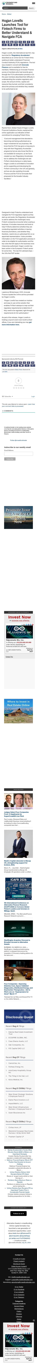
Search (31, 8)
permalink (4, 371)
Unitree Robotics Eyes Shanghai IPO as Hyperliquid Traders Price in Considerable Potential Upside (20, 1190)
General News (19, 1306)
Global (9, 14)
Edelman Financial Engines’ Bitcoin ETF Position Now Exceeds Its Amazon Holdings (20, 1162)
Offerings (19, 1316)
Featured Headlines (19, 1303)
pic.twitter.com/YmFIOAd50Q (19, 1238)
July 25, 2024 (26, 1242)
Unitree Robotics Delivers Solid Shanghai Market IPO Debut (20, 1173)
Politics (19, 1311)
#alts (14, 1233)
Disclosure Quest (19, 1264)
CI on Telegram (19, 1297)
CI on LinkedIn (19, 1292)
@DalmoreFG (25, 1233)
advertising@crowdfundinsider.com (23, 1282)
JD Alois (20, 49)
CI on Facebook (19, 1289)
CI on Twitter (19, 1287)
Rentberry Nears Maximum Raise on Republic (20, 1181)
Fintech (21, 369)
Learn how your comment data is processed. (18, 405)
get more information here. (17, 323)
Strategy (19, 1314)
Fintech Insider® (19, 1261)
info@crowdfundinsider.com (20, 1277)
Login (33, 396)
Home (4, 14)
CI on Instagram (19, 1295)
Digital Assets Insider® (19, 1266)
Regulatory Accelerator (21, 55)
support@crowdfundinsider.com (22, 1279)
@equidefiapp (25, 1236)
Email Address (8, 450)
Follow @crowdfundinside (18, 440)
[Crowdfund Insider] (9, 3)
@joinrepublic (14, 1236)
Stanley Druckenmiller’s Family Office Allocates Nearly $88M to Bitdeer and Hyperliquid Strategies (20, 1152)
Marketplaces (19, 1309)
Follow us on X (18, 1214)
